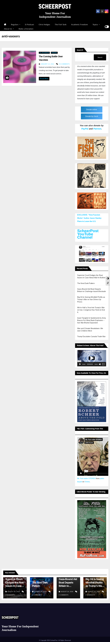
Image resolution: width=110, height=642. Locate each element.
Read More (44, 79)
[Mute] (100, 364)
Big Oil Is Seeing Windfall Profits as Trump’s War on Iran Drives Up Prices (91, 299)
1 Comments (10, 595)
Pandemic (54, 52)
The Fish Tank (60, 24)
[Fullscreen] (103, 364)
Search (80, 50)
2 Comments (90, 595)
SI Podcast (29, 24)
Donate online (91, 109)
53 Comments (64, 64)
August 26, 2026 (13, 591)
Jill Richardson (44, 52)
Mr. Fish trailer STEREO (86, 478)
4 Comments (37, 595)
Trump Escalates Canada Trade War (91, 336)
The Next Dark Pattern (86, 283)
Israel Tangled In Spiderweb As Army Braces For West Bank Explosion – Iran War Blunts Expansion (91, 320)
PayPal (84, 129)
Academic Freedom (79, 24)
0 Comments (63, 595)
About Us (8, 29)
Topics (96, 24)
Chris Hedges (44, 24)
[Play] (80, 364)
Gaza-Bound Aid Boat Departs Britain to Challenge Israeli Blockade (68, 586)
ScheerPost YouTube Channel (88, 234)
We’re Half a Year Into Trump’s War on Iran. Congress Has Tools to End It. (91, 310)
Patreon (97, 129)
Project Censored (38, 579)
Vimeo (87, 482)
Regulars (15, 24)
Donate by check (91, 116)
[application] (91, 358)
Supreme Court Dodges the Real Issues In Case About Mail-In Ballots (14, 586)
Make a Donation (26, 29)
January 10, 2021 (48, 64)
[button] (91, 358)
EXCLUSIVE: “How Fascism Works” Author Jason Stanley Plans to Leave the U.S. (89, 218)
